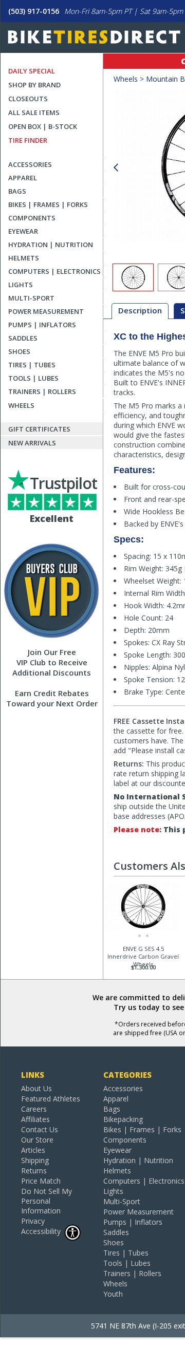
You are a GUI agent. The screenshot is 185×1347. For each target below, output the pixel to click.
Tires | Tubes (31, 364)
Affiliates (35, 1119)
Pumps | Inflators (42, 324)
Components (31, 217)
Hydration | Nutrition (50, 244)
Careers (34, 1109)
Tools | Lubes (33, 378)
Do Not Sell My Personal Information (46, 1200)
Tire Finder (27, 140)
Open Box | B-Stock (42, 126)
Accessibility (41, 1231)
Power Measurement (46, 311)
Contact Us (39, 1129)
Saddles (23, 338)
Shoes (19, 351)
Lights (20, 284)
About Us (36, 1088)
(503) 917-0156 (33, 11)
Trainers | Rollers (42, 391)
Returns (34, 1170)
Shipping (35, 1160)
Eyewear (23, 231)
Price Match (41, 1181)
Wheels (21, 405)
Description (140, 310)
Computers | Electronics (54, 271)
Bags (17, 191)
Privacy (33, 1221)
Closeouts (28, 98)
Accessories (30, 164)
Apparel (22, 177)
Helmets (23, 258)
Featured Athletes (50, 1098)
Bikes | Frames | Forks (48, 204)
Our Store (37, 1140)
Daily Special (31, 71)
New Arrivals (32, 442)
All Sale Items (34, 112)
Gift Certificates (39, 429)
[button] (115, 168)
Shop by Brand (34, 84)
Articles (33, 1150)
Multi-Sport (31, 298)
